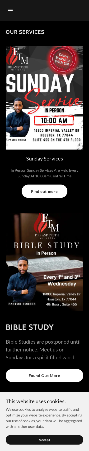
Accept (44, 440)
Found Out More (44, 375)
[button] (14, 10)
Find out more (44, 191)
